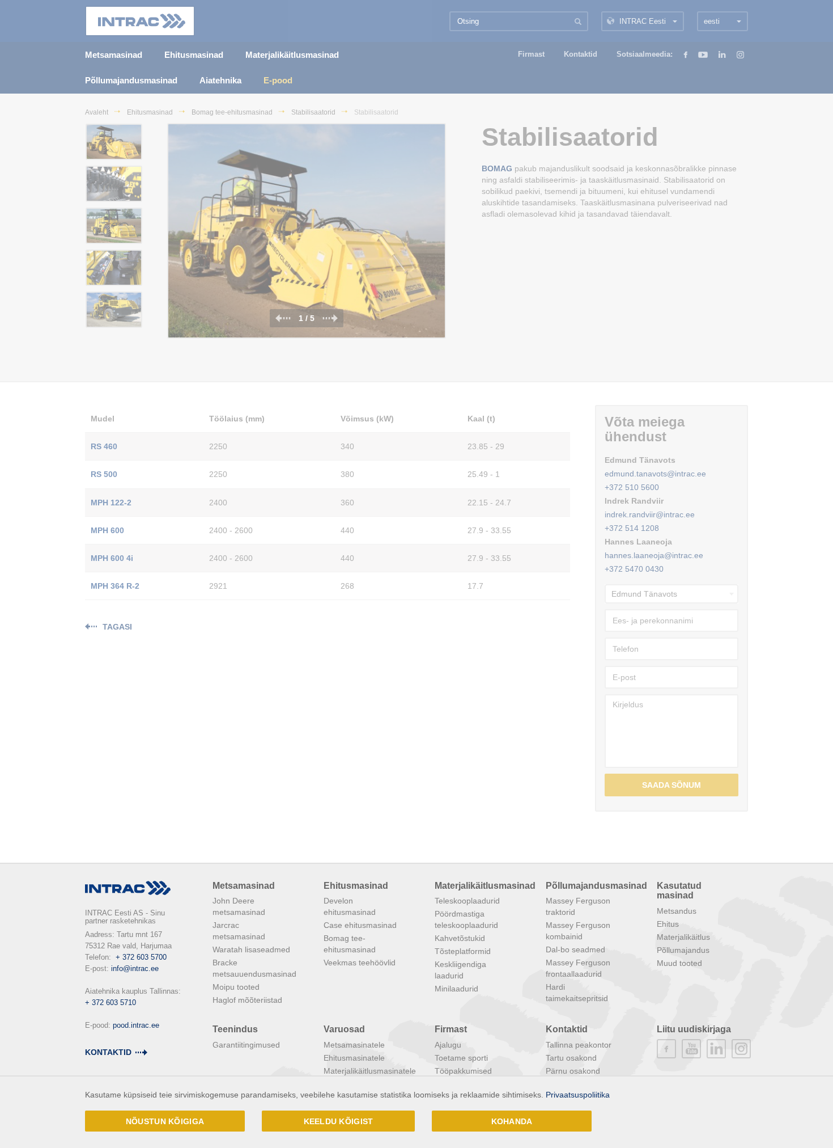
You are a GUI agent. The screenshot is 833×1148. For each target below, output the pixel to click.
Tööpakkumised (463, 1070)
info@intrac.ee (135, 968)
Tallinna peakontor (578, 1044)
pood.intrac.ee (136, 1025)
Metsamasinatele (354, 1044)
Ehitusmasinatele (354, 1057)
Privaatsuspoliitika (578, 1094)
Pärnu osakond (573, 1070)
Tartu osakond (571, 1057)
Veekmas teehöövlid (360, 962)
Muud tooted (679, 963)
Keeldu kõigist (338, 1121)
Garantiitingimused (246, 1044)
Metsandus (676, 910)
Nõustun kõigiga (165, 1121)
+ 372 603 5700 (141, 957)
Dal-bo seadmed (575, 949)
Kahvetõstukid (460, 938)
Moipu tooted (236, 986)
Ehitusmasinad (356, 885)
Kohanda (512, 1121)
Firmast (451, 1029)
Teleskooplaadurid (467, 900)
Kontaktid (108, 1052)
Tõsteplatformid (463, 951)
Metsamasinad (243, 885)
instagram (741, 1048)
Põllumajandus (683, 950)
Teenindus (235, 1029)
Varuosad (344, 1029)
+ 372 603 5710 (110, 1002)
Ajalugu (448, 1044)
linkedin (716, 1048)
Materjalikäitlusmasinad (485, 885)
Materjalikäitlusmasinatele (370, 1070)
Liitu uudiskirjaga (694, 1029)
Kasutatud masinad (679, 891)
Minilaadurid (456, 988)
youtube (691, 1048)
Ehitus (668, 923)
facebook (666, 1048)
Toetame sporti (461, 1057)
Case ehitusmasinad (360, 925)
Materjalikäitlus (683, 937)
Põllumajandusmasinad (596, 885)
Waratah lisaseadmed (251, 949)
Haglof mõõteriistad (247, 999)
